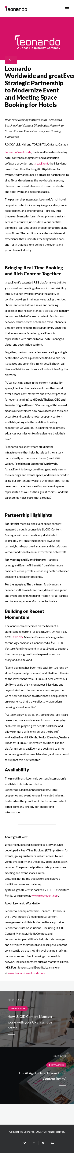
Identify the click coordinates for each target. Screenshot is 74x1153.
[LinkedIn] (51, 1143)
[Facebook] (34, 1143)
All (11, 59)
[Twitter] (24, 1143)
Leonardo (29, 1131)
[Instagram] (43, 1143)
